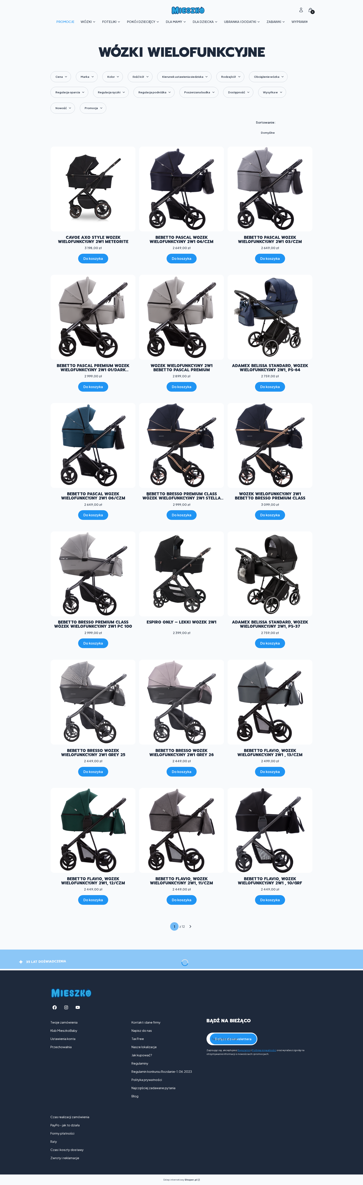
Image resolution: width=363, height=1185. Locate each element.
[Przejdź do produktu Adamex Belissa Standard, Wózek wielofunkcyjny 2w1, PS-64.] (270, 317)
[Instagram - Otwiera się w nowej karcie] (66, 1007)
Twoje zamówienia (64, 1022)
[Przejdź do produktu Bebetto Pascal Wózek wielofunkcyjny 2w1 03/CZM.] (270, 189)
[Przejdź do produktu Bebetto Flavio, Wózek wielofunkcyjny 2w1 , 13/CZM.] (270, 702)
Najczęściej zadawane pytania (153, 1088)
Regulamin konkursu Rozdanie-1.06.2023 (162, 1071)
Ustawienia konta (62, 1039)
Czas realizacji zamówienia (69, 1117)
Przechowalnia (61, 1047)
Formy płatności (62, 1133)
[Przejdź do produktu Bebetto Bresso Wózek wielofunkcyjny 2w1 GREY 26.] (181, 702)
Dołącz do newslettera (233, 1039)
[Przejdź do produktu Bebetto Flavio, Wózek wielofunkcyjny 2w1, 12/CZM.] (93, 830)
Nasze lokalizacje (144, 1047)
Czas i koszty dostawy (67, 1150)
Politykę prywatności (264, 1050)
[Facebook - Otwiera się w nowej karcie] (54, 1007)
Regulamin (244, 1050)
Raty (53, 1141)
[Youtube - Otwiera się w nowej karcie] (78, 1007)
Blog (135, 1096)
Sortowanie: (265, 122)
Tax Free (138, 1039)
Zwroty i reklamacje (64, 1158)
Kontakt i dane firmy (146, 1022)
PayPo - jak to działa (65, 1125)
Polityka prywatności (147, 1080)
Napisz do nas (142, 1030)
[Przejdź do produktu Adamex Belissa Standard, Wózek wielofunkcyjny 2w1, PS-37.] (270, 573)
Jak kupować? (142, 1055)
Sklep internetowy (180, 1179)
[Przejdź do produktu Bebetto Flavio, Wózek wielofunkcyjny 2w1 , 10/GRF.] (270, 830)
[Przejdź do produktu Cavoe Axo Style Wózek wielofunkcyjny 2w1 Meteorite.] (93, 189)
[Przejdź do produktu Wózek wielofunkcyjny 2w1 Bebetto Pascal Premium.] (181, 317)
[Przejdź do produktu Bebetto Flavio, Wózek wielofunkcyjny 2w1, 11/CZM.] (181, 830)
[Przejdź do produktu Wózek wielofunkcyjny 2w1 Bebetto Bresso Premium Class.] (270, 445)
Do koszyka (93, 258)
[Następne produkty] (190, 926)
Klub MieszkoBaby (63, 1030)
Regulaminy (140, 1063)
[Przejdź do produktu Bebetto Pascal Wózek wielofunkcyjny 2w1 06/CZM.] (93, 445)
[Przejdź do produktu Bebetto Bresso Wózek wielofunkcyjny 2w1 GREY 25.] (93, 702)
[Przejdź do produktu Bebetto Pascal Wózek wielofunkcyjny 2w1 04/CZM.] (181, 189)
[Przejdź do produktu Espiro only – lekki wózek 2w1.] (181, 573)
